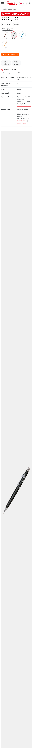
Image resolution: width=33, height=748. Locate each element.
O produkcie (6, 24)
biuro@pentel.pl (22, 121)
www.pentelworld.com (24, 106)
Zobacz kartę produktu (16, 63)
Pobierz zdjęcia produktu (6, 63)
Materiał (16, 24)
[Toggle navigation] (2, 3)
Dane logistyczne (7, 29)
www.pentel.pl (21, 123)
